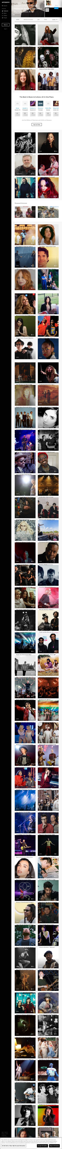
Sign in (5, 29)
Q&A (38, 19)
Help (2, 1132)
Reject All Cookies (54, 1145)
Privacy (3, 1133)
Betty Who (48, 108)
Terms (7, 1133)
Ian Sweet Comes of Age (26, 11)
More (54, 20)
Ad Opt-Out (4, 1135)
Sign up (6, 24)
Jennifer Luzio (25, 108)
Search (56, 8)
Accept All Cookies (42, 1145)
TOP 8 (45, 19)
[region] (31, 1143)
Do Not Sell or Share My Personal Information (13, 1145)
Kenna (17, 108)
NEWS (17, 19)
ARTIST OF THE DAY (28, 19)
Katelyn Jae (33, 108)
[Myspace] (5, 2)
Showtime (40, 108)
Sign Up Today (36, 124)
